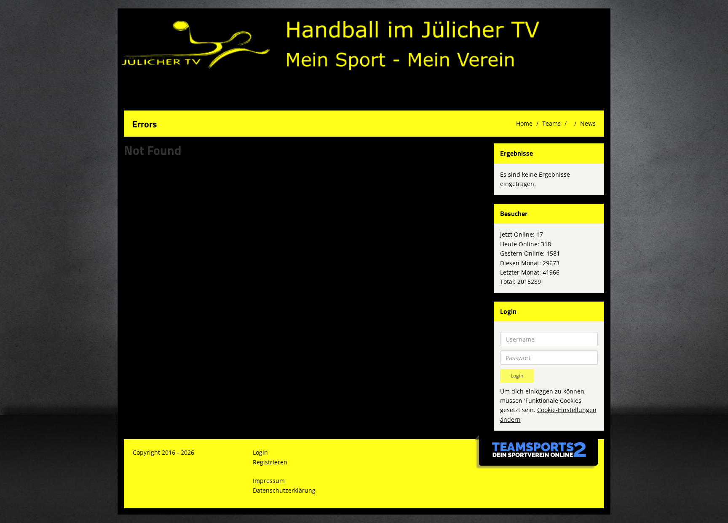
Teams (551, 123)
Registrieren (270, 462)
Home (524, 123)
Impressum (269, 481)
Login (260, 452)
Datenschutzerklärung (284, 490)
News (588, 123)
